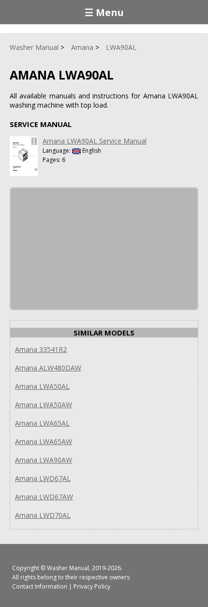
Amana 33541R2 (41, 349)
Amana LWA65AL (42, 423)
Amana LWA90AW (43, 459)
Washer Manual (68, 568)
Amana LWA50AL (42, 386)
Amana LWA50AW (43, 404)
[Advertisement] (83, 248)
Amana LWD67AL (43, 478)
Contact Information (39, 586)
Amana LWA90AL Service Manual (95, 140)
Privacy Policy (92, 586)
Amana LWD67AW (44, 496)
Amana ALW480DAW (48, 367)
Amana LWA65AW (43, 441)
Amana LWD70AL (43, 515)
